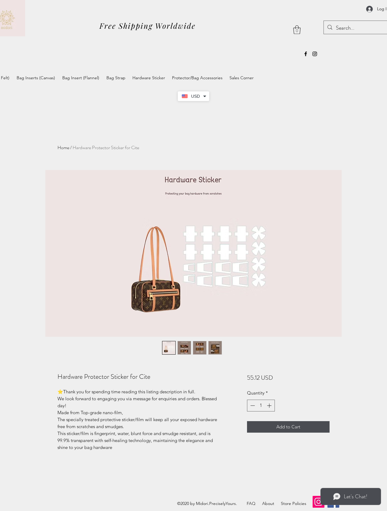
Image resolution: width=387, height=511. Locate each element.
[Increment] (270, 405)
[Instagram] (315, 54)
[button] (297, 29)
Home (63, 147)
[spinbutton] (261, 405)
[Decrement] (252, 405)
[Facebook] (306, 54)
